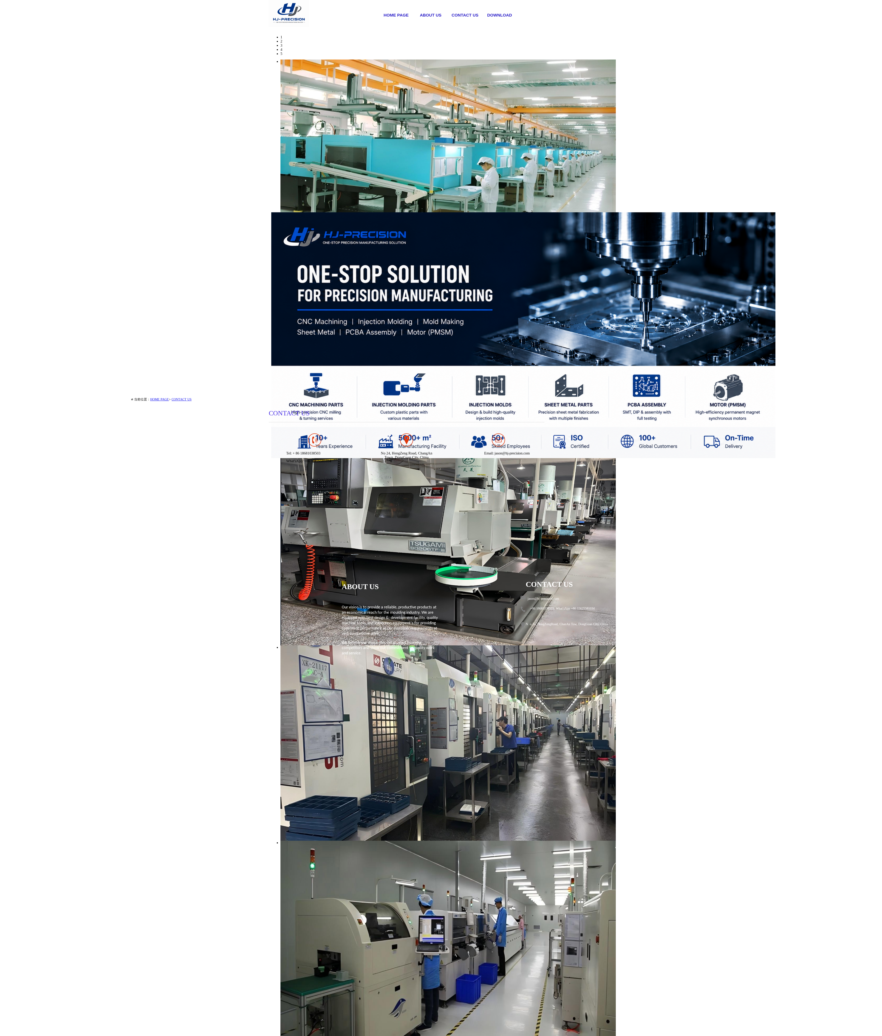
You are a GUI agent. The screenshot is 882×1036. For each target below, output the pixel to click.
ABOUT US (430, 15)
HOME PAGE (396, 15)
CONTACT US (465, 15)
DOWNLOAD (499, 15)
